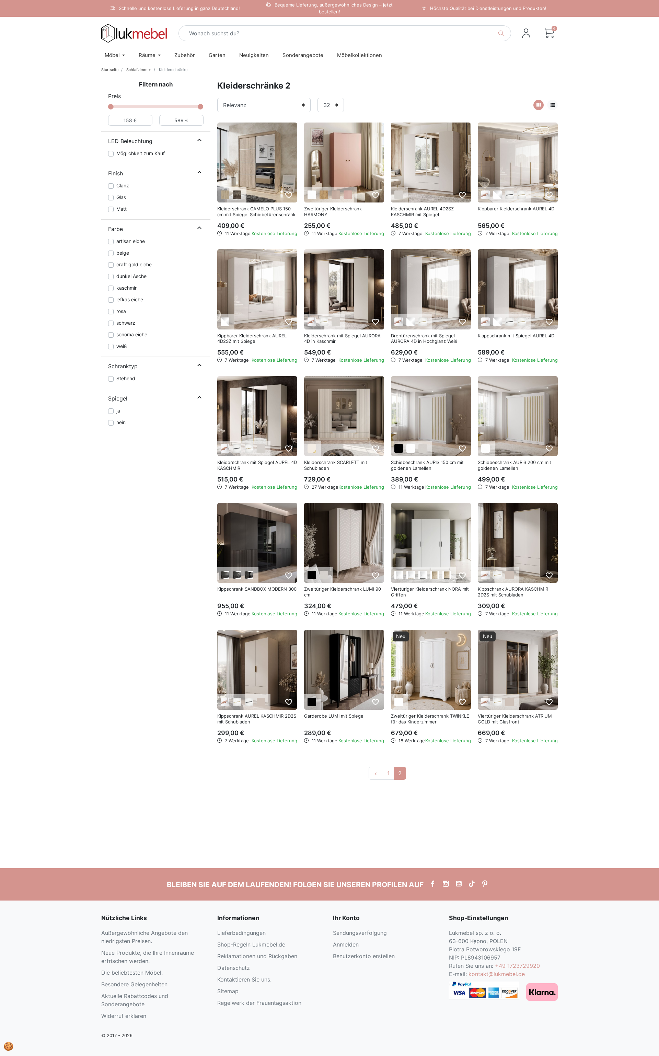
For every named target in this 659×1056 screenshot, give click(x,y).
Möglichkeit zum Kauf (140, 153)
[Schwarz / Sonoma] (446, 575)
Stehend (125, 378)
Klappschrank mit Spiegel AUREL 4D (516, 335)
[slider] (111, 106)
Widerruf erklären (123, 1015)
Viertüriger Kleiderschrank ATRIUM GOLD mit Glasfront (515, 718)
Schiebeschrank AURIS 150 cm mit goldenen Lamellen (427, 465)
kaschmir (126, 288)
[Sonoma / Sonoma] (434, 575)
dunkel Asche (131, 276)
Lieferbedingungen (241, 932)
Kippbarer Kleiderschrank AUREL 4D (516, 208)
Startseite (109, 69)
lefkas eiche (129, 299)
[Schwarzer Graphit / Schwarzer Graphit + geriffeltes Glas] (237, 575)
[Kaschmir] (398, 194)
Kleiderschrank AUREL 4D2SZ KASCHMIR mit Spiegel (422, 211)
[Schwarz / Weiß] (422, 575)
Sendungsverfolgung (360, 932)
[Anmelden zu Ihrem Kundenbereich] (526, 33)
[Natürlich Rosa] (348, 194)
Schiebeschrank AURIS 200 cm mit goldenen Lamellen (514, 465)
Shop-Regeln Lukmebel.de (251, 944)
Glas (121, 197)
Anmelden (346, 944)
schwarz (125, 323)
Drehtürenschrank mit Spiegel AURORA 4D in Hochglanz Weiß (424, 338)
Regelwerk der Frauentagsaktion (259, 1002)
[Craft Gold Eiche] (324, 194)
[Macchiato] (336, 194)
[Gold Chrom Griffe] (324, 321)
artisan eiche (130, 241)
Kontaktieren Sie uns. (244, 979)
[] (199, 141)
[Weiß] (312, 194)
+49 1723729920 (517, 965)
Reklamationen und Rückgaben (257, 956)
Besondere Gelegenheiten (134, 984)
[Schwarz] (398, 448)
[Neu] (431, 669)
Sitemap (228, 991)
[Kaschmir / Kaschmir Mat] (509, 575)
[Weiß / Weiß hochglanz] (497, 194)
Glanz (122, 185)
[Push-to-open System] (485, 194)
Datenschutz (233, 967)
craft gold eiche (134, 264)
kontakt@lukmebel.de (497, 974)
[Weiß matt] (398, 702)
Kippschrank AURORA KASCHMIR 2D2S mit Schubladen (513, 591)
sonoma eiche (131, 334)
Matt (121, 209)
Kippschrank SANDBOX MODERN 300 (257, 589)
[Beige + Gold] (312, 448)
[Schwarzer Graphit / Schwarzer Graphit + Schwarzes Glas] (249, 575)
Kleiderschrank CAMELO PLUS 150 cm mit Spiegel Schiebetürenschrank (256, 211)
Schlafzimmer (138, 69)
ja (118, 411)
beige (122, 253)
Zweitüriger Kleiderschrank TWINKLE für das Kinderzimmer (430, 718)
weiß (121, 346)
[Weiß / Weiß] (398, 575)
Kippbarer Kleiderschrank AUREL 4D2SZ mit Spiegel (252, 338)
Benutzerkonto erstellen (364, 956)
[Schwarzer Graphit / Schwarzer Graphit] (225, 575)
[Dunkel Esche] (237, 194)
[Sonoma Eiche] (225, 194)
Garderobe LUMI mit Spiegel (334, 716)
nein (121, 422)
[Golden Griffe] (521, 194)
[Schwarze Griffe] (509, 194)
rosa (121, 311)
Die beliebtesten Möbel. (132, 972)
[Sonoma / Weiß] (410, 575)
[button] (549, 33)
